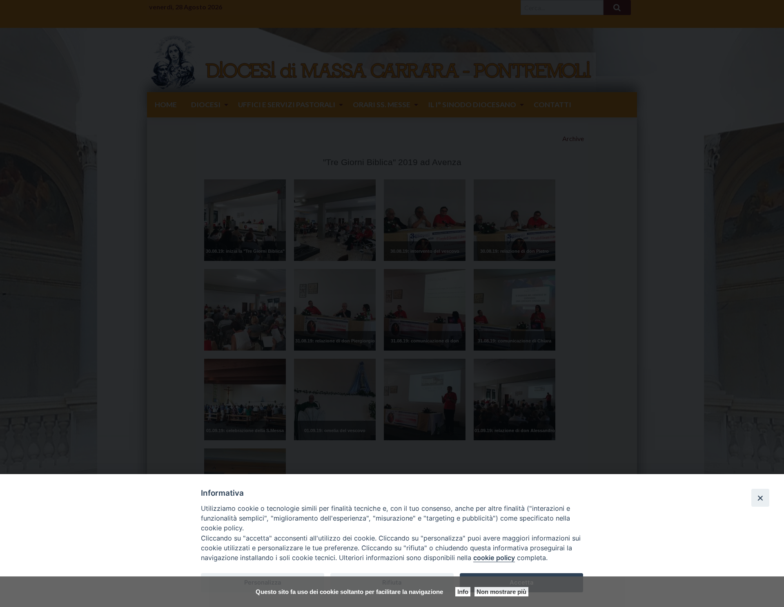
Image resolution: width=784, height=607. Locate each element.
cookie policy (494, 558)
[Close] (760, 498)
